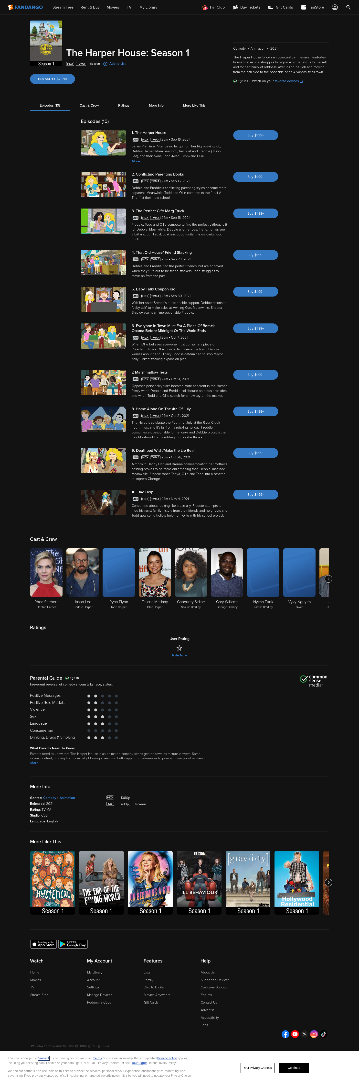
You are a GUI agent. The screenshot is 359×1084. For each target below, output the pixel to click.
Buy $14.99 (56, 79)
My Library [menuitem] (148, 7)
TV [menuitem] (129, 7)
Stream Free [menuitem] (63, 7)
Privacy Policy (167, 1058)
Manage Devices (99, 995)
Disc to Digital (154, 987)
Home (34, 972)
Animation (67, 798)
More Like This (194, 105)
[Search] (348, 7)
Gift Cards (151, 1002)
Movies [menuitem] (113, 7)
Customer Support (214, 987)
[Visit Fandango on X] (304, 1034)
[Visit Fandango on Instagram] (314, 1034)
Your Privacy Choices (257, 1068)
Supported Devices (215, 980)
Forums (206, 995)
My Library (94, 972)
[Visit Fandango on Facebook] (285, 1034)
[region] (179, 1067)
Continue (294, 1068)
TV (32, 987)
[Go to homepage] (26, 7)
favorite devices (287, 81)
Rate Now (179, 655)
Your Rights (139, 1063)
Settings (93, 987)
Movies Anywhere (157, 995)
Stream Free (39, 995)
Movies (35, 980)
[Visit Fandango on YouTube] (295, 1034)
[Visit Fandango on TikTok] (323, 1034)
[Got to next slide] (328, 579)
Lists (147, 972)
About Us (208, 972)
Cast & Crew (89, 105)
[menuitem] (280, 7)
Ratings (123, 105)
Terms (97, 1058)
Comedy (49, 798)
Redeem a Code (99, 1002)
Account (93, 980)
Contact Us (209, 1002)
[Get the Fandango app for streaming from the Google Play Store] (73, 944)
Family (148, 980)
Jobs (204, 1025)
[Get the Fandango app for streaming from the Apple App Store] (43, 944)
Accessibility (210, 1018)
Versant (43, 1058)
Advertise (208, 1010)
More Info (156, 105)
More (136, 161)
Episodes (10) (50, 105)
